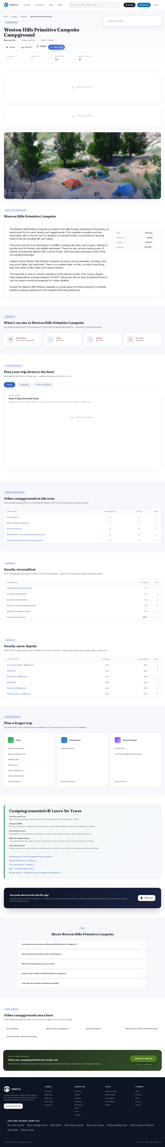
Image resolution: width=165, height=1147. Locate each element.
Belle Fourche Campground (18, 523)
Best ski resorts (16, 1125)
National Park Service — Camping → (22, 860)
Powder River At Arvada (16, 617)
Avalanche (48, 1105)
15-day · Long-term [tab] (43, 384)
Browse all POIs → (121, 781)
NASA (156, 1142)
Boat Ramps (79, 1105)
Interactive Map (110, 1091)
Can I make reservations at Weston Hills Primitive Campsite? (49, 944)
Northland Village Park (16, 748)
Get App (130, 5)
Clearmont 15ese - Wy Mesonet (19, 694)
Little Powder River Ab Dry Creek (19, 588)
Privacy (138, 1101)
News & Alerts (110, 1095)
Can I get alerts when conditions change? (40, 983)
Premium (138, 1095)
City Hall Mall (120, 748)
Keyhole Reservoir (67, 748)
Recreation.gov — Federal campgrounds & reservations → (31, 856)
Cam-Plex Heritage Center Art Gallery (128, 754)
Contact (138, 1105)
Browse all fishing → (68, 781)
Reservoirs (48, 1098)
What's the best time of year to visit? (38, 964)
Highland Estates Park (16, 776)
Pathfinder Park (13, 759)
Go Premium (143, 5)
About (137, 1091)
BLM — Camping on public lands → (22, 869)
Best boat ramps (95, 1125)
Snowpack (48, 1091)
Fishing (77, 1098)
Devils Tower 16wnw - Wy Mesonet (20, 665)
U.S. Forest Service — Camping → (21, 865)
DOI (160, 1142)
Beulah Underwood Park (16, 754)
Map (51, 5)
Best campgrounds (37, 1125)
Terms (137, 1098)
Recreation (39, 5)
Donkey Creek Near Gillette (17, 600)
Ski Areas (78, 1091)
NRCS (151, 1142)
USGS (142, 1142)
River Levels (48, 1101)
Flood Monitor (110, 1101)
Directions (27, 47)
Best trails (13, 1130)
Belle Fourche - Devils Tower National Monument (26, 534)
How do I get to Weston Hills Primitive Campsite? (44, 973)
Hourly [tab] (9, 384)
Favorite (10, 47)
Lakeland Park (13, 765)
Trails (77, 1111)
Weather (108, 1105)
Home (6, 16)
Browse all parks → (15, 781)
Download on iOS (14, 1106)
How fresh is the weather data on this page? (42, 954)
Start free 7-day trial (143, 1059)
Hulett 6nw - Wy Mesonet (16, 688)
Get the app (147, 898)
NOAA (147, 1142)
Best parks (56, 1125)
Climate (27, 5)
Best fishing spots (74, 1125)
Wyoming (24, 16)
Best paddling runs (117, 1125)
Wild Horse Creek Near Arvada (18, 611)
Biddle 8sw (11, 682)
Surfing (77, 1115)
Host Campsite (13, 517)
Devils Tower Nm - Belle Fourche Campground (25, 540)
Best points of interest (142, 1125)
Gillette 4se (11, 671)
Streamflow (48, 1095)
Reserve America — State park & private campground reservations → (35, 873)
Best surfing (27, 1130)
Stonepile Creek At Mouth (17, 594)
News (60, 5)
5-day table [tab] (24, 384)
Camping (14, 16)
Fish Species (109, 1098)
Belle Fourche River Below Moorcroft (21, 605)
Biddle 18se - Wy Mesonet (17, 676)
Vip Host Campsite (14, 529)
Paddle (77, 1095)
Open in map (57, 47)
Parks (77, 1108)
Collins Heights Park (15, 770)
